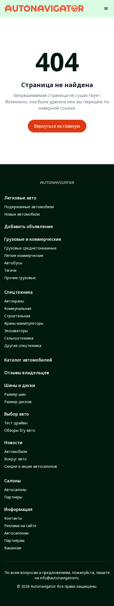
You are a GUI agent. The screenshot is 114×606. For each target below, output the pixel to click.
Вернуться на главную (57, 126)
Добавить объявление (28, 226)
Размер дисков (18, 401)
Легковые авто (20, 198)
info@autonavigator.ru (59, 577)
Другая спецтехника (22, 345)
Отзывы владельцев (26, 373)
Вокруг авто (15, 458)
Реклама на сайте (20, 525)
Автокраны (14, 301)
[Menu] (106, 8)
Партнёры (13, 497)
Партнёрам (14, 540)
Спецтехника (18, 292)
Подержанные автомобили (29, 206)
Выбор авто (16, 414)
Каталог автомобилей (28, 360)
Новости (13, 442)
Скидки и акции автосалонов (30, 466)
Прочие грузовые (20, 277)
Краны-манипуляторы (23, 323)
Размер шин (15, 394)
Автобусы (13, 262)
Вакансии (12, 547)
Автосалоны (15, 489)
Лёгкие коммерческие (23, 255)
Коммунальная (17, 308)
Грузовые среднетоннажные (30, 248)
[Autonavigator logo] (44, 8)
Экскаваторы (16, 330)
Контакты (13, 518)
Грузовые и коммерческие (32, 239)
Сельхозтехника (18, 338)
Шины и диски (19, 385)
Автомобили (15, 451)
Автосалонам (16, 533)
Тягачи (10, 270)
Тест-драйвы (16, 422)
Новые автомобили (22, 214)
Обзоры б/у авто (19, 430)
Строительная (17, 315)
